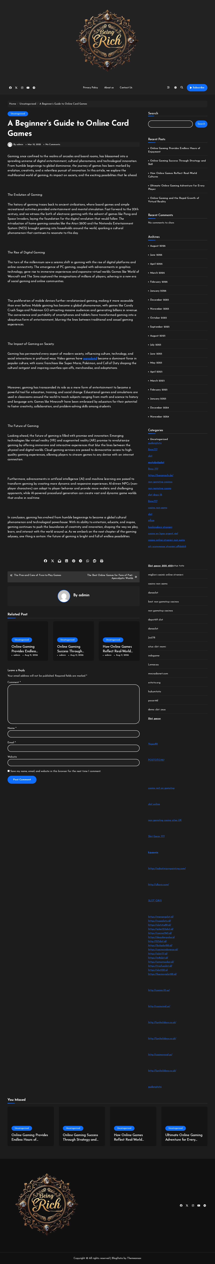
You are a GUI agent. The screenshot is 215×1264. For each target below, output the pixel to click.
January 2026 (158, 291)
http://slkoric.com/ (158, 884)
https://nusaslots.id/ (159, 921)
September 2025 (160, 327)
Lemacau (153, 664)
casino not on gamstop (161, 788)
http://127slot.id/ (157, 941)
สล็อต (151, 520)
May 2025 (156, 363)
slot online (154, 804)
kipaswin (153, 852)
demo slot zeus (157, 709)
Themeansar (134, 1258)
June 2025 (156, 354)
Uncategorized (18, 114)
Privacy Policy (90, 87)
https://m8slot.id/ (158, 958)
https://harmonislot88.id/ (162, 974)
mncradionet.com (158, 673)
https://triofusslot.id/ (160, 966)
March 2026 (157, 273)
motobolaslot (156, 462)
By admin (18, 144)
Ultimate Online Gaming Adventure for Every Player (184, 1139)
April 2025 (156, 372)
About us (108, 87)
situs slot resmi (157, 646)
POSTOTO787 (156, 760)
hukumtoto (154, 691)
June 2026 (156, 255)
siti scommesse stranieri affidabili (167, 546)
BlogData (117, 1258)
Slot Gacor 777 (156, 836)
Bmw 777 (153, 469)
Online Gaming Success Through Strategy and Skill (70, 651)
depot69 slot (155, 620)
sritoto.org (154, 682)
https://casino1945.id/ (160, 933)
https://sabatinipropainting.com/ (167, 868)
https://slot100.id (157, 970)
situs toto (178, 566)
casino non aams (157, 508)
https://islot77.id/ (158, 954)
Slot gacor (154, 718)
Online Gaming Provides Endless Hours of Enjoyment (26, 651)
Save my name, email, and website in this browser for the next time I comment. (55, 771)
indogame (154, 655)
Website (12, 757)
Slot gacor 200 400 (160, 566)
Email (12, 742)
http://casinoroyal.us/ (160, 1054)
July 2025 (155, 345)
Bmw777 (152, 449)
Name (12, 728)
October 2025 (158, 318)
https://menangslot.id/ (161, 917)
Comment (14, 682)
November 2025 (159, 309)
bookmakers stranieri (160, 527)
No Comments (52, 144)
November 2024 (159, 417)
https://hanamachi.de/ (160, 475)
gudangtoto (155, 443)
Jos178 (151, 637)
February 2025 (159, 390)
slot (150, 456)
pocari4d (153, 700)
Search (153, 113)
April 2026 (156, 264)
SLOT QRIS (155, 901)
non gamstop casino (159, 488)
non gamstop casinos (160, 482)
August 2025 (157, 336)
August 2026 (157, 246)
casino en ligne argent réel (163, 533)
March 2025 (157, 381)
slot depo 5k (155, 495)
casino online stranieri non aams (166, 540)
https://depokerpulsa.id (161, 937)
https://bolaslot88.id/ (160, 945)
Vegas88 (153, 744)
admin (84, 595)
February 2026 (159, 282)
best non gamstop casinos (163, 602)
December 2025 (159, 300)
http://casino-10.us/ (159, 990)
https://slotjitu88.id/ (159, 925)
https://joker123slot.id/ (160, 929)
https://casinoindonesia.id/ (163, 949)
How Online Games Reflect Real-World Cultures (117, 651)
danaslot (153, 593)
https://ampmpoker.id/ (161, 962)
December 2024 (159, 408)
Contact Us (126, 87)
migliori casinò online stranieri (165, 575)
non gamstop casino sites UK (165, 820)
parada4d (90, 358)
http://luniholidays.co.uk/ (162, 1022)
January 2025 (158, 399)
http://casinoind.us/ (159, 1006)
